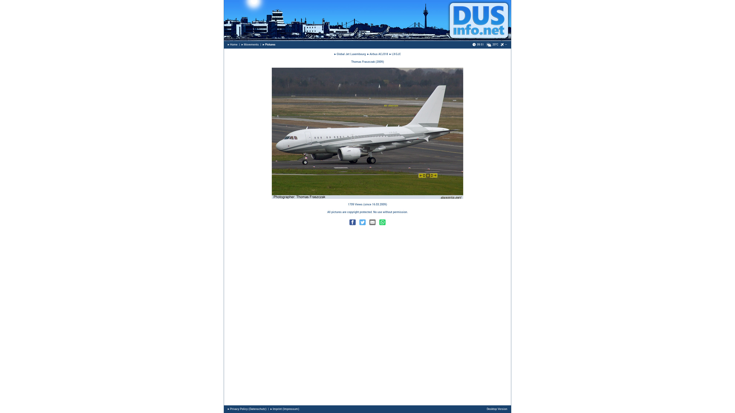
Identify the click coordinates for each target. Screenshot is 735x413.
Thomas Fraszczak (363, 62)
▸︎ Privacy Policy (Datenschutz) (247, 409)
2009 (380, 62)
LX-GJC (396, 54)
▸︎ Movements (250, 45)
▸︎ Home (233, 45)
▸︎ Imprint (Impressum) (284, 409)
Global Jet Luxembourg (351, 54)
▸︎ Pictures (269, 45)
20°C (487, 45)
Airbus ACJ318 (379, 54)
